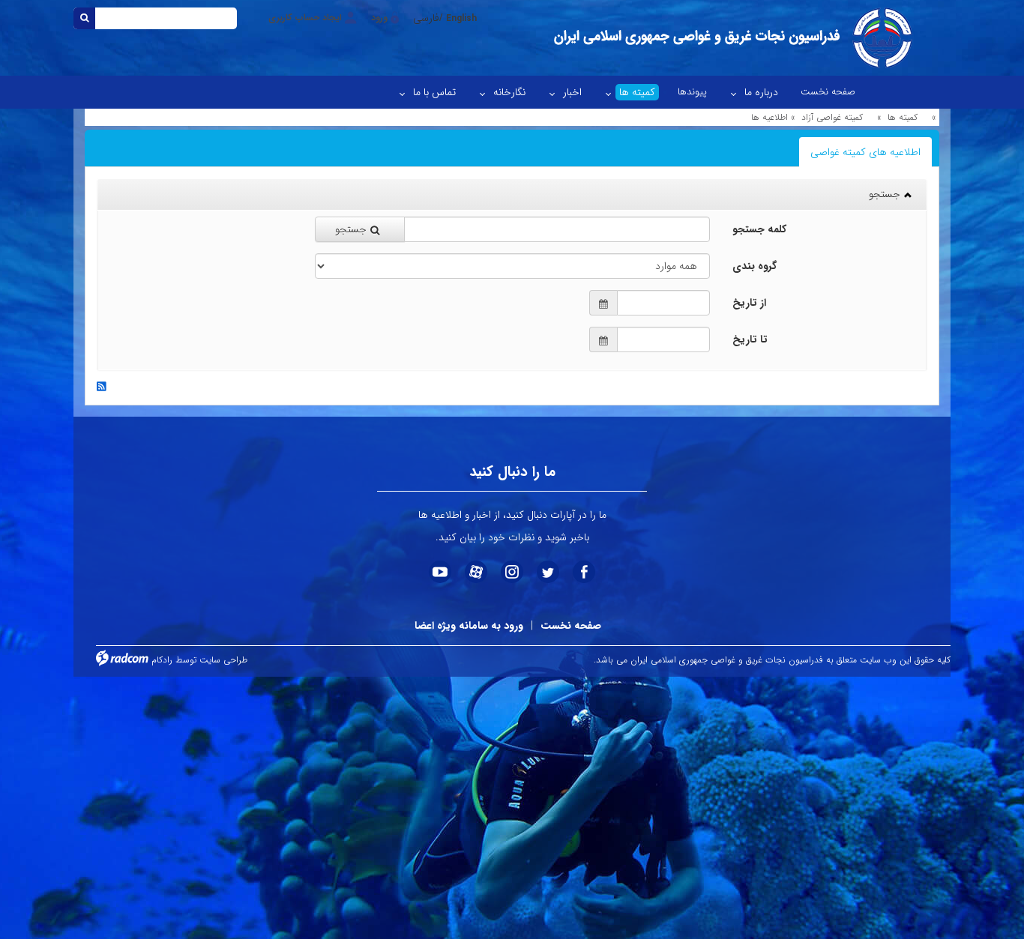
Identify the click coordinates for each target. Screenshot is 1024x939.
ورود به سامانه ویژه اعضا (469, 626)
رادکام (161, 660)
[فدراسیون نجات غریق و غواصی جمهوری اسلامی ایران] (731, 37)
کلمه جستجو (759, 229)
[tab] (865, 152)
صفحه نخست (570, 626)
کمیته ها (903, 117)
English (461, 18)
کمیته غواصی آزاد (832, 117)
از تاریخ (749, 303)
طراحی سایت (223, 660)
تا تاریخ (750, 339)
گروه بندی (754, 266)
